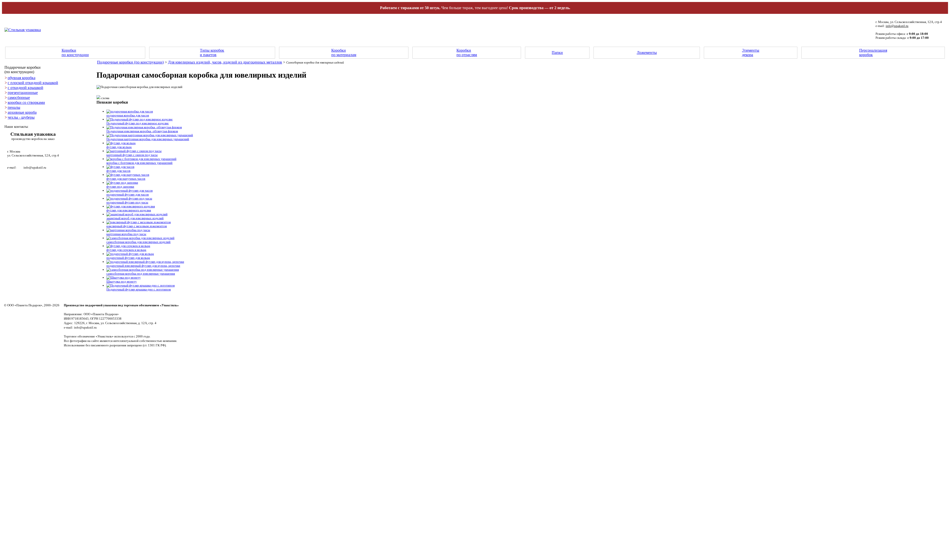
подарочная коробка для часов (127, 115)
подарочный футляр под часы (127, 202)
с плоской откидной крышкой (33, 83)
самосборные (19, 97)
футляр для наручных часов (125, 178)
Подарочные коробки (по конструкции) (130, 62)
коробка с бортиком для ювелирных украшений (139, 163)
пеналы (14, 107)
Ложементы (647, 52)
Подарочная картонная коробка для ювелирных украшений (147, 139)
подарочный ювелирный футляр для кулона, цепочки (143, 265)
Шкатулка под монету (121, 281)
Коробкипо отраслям (466, 52)
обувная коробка (21, 78)
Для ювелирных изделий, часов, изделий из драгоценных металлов (225, 62)
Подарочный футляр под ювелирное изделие (137, 123)
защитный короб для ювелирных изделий (135, 218)
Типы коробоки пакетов (212, 52)
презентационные (23, 92)
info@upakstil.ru (897, 26)
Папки (557, 52)
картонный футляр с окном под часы (132, 155)
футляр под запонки (120, 186)
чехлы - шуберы (21, 117)
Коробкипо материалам (343, 52)
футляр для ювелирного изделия (128, 210)
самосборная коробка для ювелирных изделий (138, 242)
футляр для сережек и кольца (126, 250)
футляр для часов (118, 171)
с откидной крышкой (25, 88)
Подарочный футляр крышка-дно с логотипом (138, 289)
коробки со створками (26, 102)
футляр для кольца (119, 147)
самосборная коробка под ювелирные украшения (140, 273)
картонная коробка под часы (126, 234)
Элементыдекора (750, 52)
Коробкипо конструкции (75, 52)
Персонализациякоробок (873, 52)
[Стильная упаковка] (22, 30)
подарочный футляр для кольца (128, 258)
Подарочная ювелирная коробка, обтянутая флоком (142, 131)
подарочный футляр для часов (127, 194)
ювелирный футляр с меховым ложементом (136, 226)
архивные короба (22, 112)
